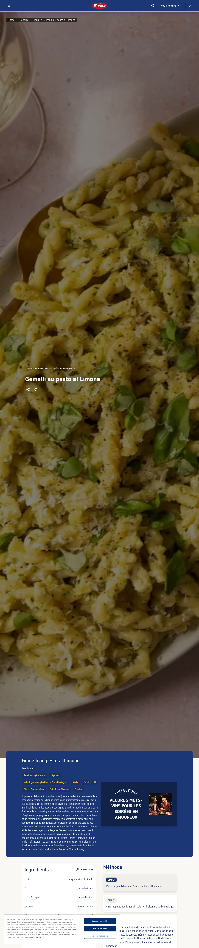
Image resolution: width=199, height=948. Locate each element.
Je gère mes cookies (100, 936)
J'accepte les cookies (100, 921)
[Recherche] (153, 6)
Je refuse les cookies (100, 928)
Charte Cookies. (35, 937)
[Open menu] (8, 5)
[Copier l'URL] (28, 390)
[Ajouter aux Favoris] (36, 390)
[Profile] (190, 5)
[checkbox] (140, 882)
